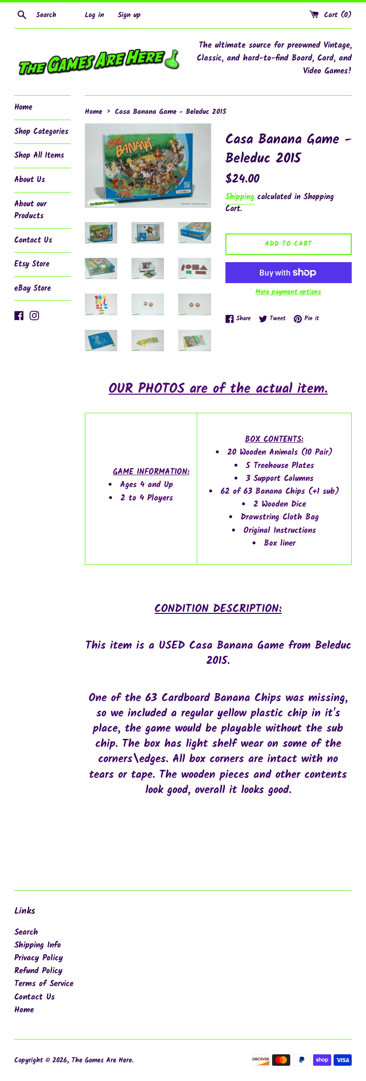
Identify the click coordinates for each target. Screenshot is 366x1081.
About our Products (30, 210)
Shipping (239, 197)
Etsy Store (32, 264)
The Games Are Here (101, 1061)
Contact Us (33, 240)
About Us (29, 180)
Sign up (129, 15)
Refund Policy (38, 971)
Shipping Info (37, 945)
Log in (94, 15)
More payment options (288, 292)
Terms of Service (43, 984)
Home (23, 107)
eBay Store (32, 289)
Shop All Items (39, 156)
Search (26, 932)
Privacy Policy (38, 958)
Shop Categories (41, 132)
